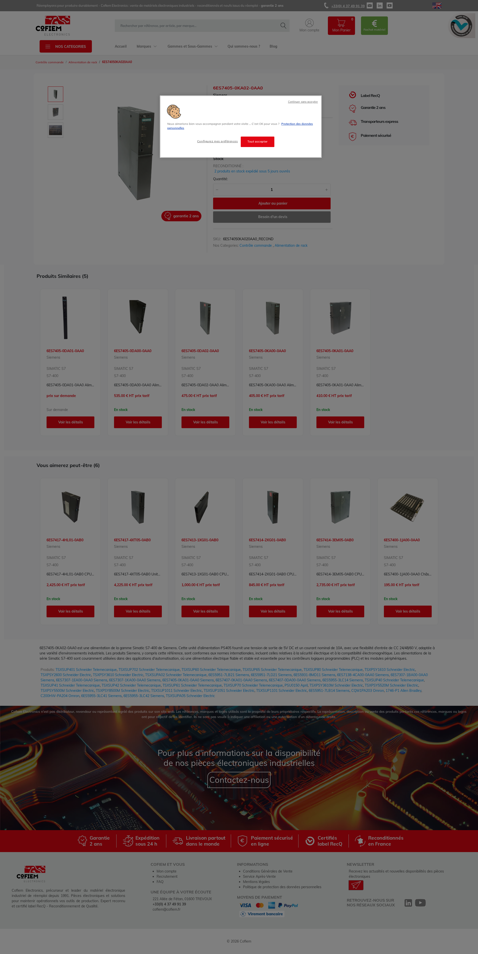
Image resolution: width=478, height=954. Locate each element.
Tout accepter (257, 141)
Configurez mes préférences (217, 141)
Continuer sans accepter (303, 101)
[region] (241, 126)
